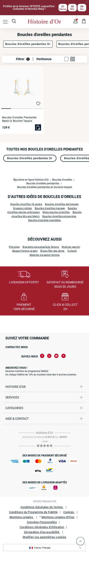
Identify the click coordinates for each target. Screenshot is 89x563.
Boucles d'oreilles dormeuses (61, 204)
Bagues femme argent (25, 250)
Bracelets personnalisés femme (40, 247)
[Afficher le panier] (84, 21)
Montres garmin (71, 247)
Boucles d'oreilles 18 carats (26, 204)
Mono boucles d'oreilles (56, 212)
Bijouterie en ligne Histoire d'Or (31, 179)
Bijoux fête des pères (52, 250)
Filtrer (22, 59)
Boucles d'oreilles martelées (44, 220)
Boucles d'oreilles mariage (50, 208)
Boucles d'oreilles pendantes (42, 183)
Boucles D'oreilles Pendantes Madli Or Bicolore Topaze (19, 119)
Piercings (14, 247)
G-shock (72, 250)
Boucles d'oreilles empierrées (59, 216)
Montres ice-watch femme (45, 255)
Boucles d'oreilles (62, 179)
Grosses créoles (22, 208)
